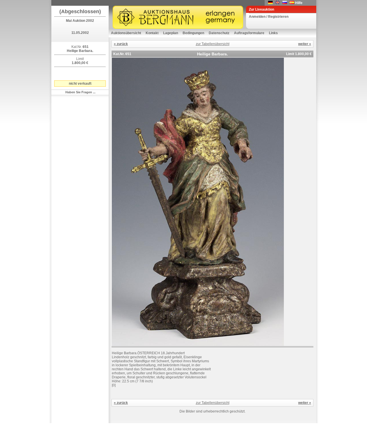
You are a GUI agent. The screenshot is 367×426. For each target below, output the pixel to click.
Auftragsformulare (249, 33)
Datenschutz (219, 33)
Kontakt (152, 33)
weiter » (304, 44)
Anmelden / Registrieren (268, 17)
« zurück (121, 44)
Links (273, 33)
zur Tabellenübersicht (212, 44)
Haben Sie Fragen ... (80, 92)
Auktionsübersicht (126, 33)
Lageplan (170, 33)
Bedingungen (193, 33)
